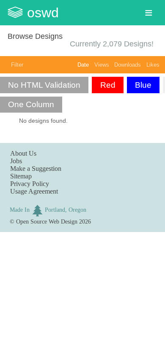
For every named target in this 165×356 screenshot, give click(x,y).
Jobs (16, 161)
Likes (153, 65)
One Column (31, 104)
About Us (23, 153)
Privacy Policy (29, 183)
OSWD (43, 12)
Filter (17, 65)
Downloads (127, 65)
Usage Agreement (34, 191)
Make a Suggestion (35, 168)
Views (101, 65)
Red (108, 85)
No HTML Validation (44, 85)
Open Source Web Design (46, 221)
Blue (143, 85)
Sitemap (21, 176)
